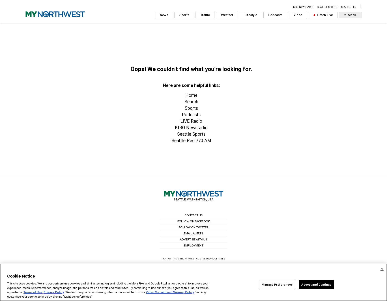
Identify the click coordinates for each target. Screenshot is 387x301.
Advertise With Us (193, 239)
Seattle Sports (191, 134)
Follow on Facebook (193, 221)
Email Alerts (193, 233)
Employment (193, 245)
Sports (184, 15)
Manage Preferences (277, 284)
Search (191, 101)
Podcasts (275, 15)
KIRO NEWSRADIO (303, 7)
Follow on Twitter (193, 227)
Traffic (205, 15)
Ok (382, 269)
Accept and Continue (316, 284)
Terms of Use (33, 292)
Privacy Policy (53, 292)
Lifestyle (251, 15)
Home (191, 95)
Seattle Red (348, 7)
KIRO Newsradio (191, 127)
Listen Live (324, 15)
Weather (227, 15)
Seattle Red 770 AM (191, 140)
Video (298, 15)
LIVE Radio (191, 121)
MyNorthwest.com (190, 258)
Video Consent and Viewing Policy (170, 292)
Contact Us (194, 215)
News (164, 15)
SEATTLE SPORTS (327, 7)
